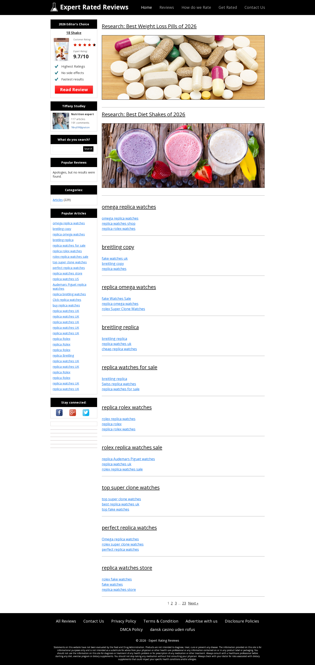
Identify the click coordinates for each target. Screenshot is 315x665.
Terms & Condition (160, 621)
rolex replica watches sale (132, 448)
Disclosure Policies (242, 621)
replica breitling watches (69, 294)
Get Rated (228, 7)
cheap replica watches (119, 349)
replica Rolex (61, 339)
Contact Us (254, 7)
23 (184, 603)
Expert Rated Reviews (94, 7)
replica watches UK (66, 311)
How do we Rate (196, 7)
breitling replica (120, 327)
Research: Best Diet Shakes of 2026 (143, 115)
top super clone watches (131, 488)
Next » (193, 603)
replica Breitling (63, 355)
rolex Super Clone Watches (123, 308)
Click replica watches (67, 300)
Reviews (166, 7)
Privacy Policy (123, 621)
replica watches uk (116, 343)
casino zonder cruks (64, 424)
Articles (58, 200)
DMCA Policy (131, 629)
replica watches (114, 268)
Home (146, 7)
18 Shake (73, 32)
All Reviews (66, 621)
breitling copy (118, 247)
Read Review (74, 89)
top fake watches (115, 509)
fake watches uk (115, 258)
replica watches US (66, 279)
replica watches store (127, 568)
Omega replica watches (120, 539)
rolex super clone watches (123, 544)
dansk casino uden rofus (172, 629)
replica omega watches (129, 287)
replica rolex (112, 424)
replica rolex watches (118, 228)
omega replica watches (129, 207)
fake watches (112, 584)
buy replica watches (66, 305)
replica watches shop (118, 223)
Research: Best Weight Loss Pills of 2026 (149, 27)
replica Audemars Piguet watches (128, 459)
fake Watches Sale (116, 298)
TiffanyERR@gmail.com (80, 127)
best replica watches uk (120, 504)
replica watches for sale (129, 368)
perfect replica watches (129, 528)
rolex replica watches (118, 418)
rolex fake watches (117, 579)
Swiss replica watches (119, 384)
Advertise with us (202, 621)
